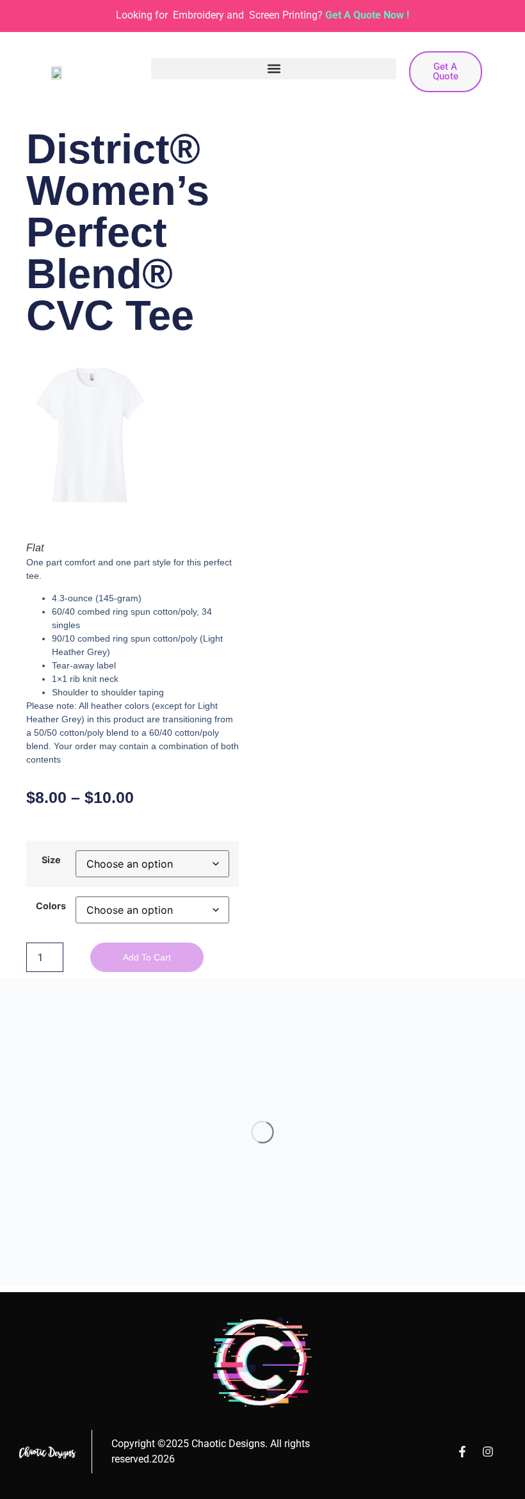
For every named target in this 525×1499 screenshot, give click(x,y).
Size (51, 859)
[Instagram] (487, 1451)
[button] (273, 68)
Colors (51, 906)
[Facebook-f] (462, 1451)
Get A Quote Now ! (367, 15)
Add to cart (147, 957)
